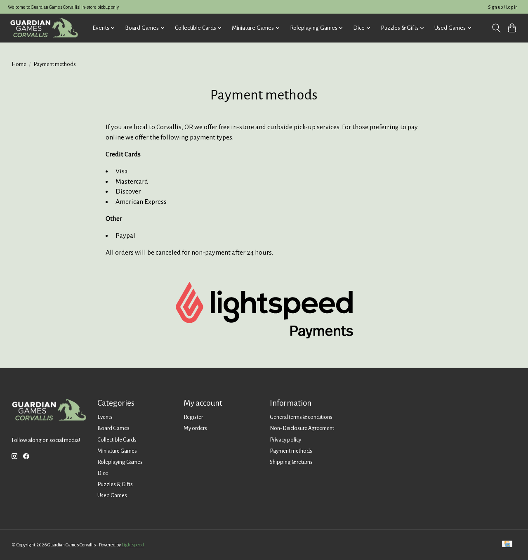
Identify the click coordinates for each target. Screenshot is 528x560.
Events (105, 417)
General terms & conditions (301, 417)
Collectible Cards (117, 440)
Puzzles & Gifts (115, 484)
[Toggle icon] (496, 28)
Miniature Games (117, 451)
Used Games (112, 495)
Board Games (113, 428)
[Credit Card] (507, 544)
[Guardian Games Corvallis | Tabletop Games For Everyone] (44, 28)
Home (19, 64)
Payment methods (291, 451)
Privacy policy (285, 440)
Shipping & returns (291, 462)
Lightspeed (133, 544)
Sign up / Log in (503, 7)
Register (193, 417)
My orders (195, 428)
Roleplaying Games (120, 462)
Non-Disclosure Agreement (302, 428)
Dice (102, 473)
